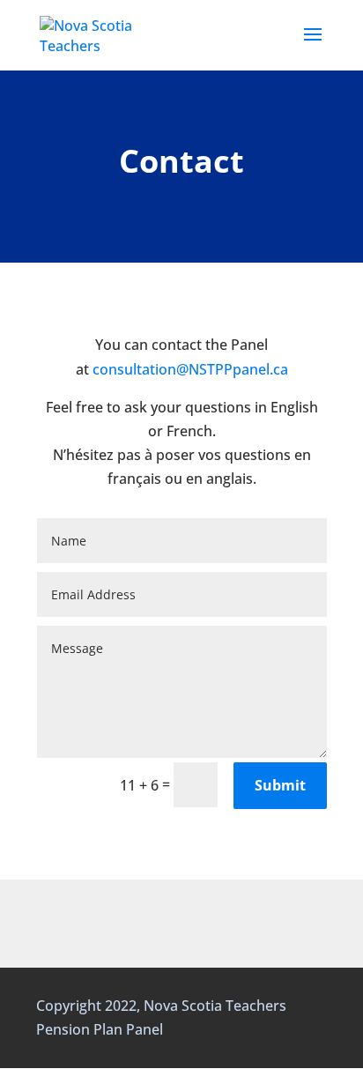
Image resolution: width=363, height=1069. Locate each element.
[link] (96, 33)
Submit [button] (280, 785)
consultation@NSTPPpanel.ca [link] (190, 369)
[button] (313, 46)
